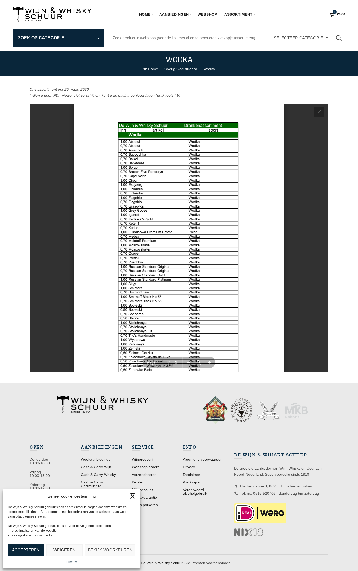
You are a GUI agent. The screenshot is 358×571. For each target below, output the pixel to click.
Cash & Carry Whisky (98, 474)
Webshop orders (145, 467)
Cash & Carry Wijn (96, 467)
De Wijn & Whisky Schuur (161, 563)
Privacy (71, 562)
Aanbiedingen (174, 14)
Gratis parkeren (145, 505)
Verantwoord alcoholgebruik (195, 492)
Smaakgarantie (144, 497)
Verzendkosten (144, 474)
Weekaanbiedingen (97, 459)
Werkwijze (191, 482)
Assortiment (238, 14)
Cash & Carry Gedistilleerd (92, 484)
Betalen (138, 482)
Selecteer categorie (298, 38)
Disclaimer (191, 474)
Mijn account (142, 490)
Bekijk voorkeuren (110, 550)
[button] (132, 496)
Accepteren (26, 550)
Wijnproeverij (142, 459)
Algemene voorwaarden (203, 459)
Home (145, 14)
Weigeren (64, 550)
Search (338, 38)
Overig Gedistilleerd (180, 69)
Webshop (207, 14)
